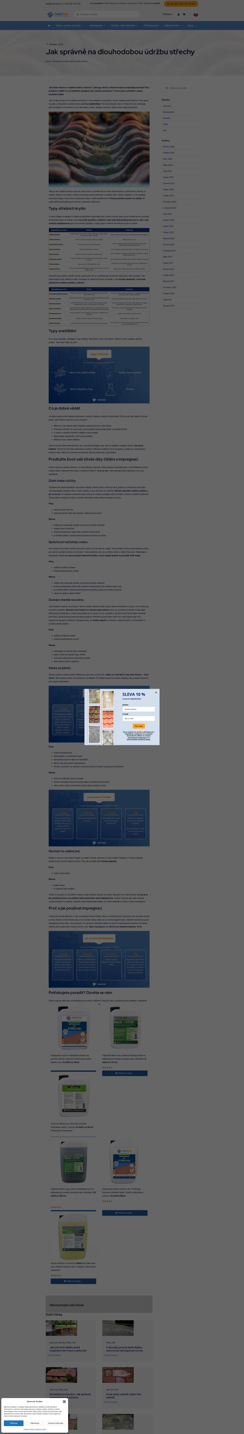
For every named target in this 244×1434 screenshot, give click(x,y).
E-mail (125, 714)
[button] (64, 1401)
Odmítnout (34, 1423)
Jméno (125, 704)
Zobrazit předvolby (55, 1423)
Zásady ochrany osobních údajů (34, 1429)
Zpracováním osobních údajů (138, 739)
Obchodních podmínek (137, 737)
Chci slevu (139, 726)
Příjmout (13, 1423)
